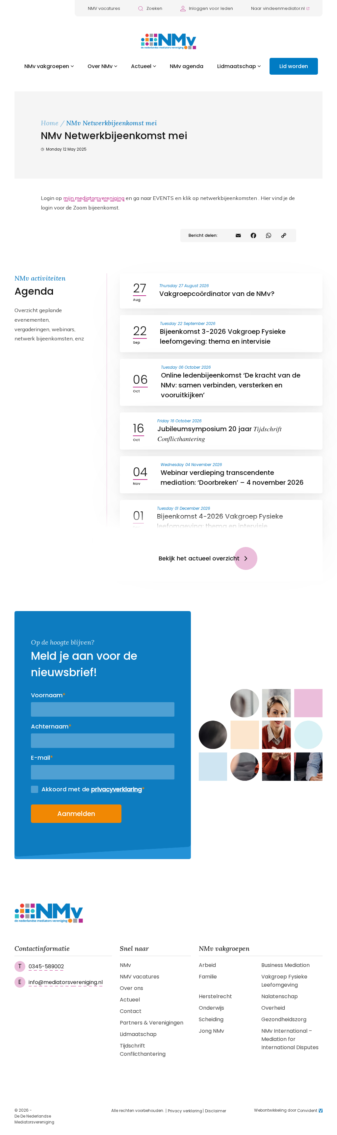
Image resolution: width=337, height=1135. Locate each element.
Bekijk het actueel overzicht (199, 558)
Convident (307, 1110)
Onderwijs (211, 1008)
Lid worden (293, 66)
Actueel (141, 66)
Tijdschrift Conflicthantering (143, 1050)
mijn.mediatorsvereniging (93, 198)
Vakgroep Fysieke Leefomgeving (284, 981)
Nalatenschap (279, 996)
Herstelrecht (215, 996)
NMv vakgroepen (46, 66)
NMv (125, 965)
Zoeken (154, 8)
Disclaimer (215, 1111)
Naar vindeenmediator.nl (278, 8)
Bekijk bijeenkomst (283, 295)
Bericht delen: (203, 235)
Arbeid (207, 965)
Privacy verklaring (185, 1111)
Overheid (273, 1008)
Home (50, 123)
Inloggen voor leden (211, 8)
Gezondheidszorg (283, 1019)
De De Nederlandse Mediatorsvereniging (34, 1119)
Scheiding (211, 1019)
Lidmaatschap (236, 66)
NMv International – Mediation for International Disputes (290, 1039)
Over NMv (100, 66)
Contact (131, 1011)
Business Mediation (285, 965)
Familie (208, 976)
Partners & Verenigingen (151, 1022)
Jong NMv (211, 1031)
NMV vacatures (104, 8)
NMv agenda (186, 66)
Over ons (131, 988)
